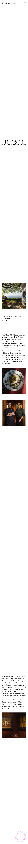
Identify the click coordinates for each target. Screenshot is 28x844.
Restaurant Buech (8, 3)
